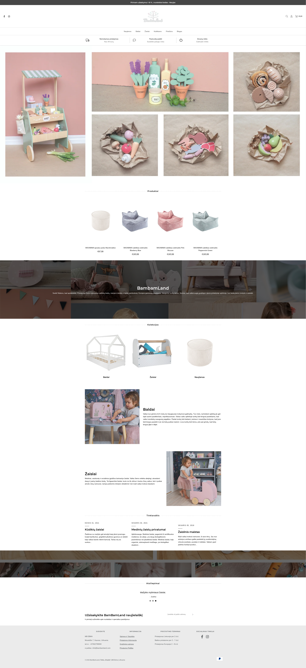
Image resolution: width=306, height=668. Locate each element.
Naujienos (127, 31)
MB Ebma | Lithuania (118, 660)
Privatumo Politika (126, 648)
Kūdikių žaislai (94, 529)
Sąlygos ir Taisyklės (127, 636)
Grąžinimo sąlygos (127, 644)
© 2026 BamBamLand (92, 660)
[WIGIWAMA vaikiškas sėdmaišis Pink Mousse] (170, 220)
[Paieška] (285, 16)
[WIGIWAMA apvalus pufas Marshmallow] (100, 220)
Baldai (138, 31)
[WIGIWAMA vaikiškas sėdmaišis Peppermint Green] (205, 220)
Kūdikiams (158, 31)
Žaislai (147, 31)
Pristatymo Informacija (128, 640)
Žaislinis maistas (189, 532)
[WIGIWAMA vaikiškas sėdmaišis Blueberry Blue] (135, 220)
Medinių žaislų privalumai (148, 529)
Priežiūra (169, 31)
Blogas (179, 31)
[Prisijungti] (290, 16)
